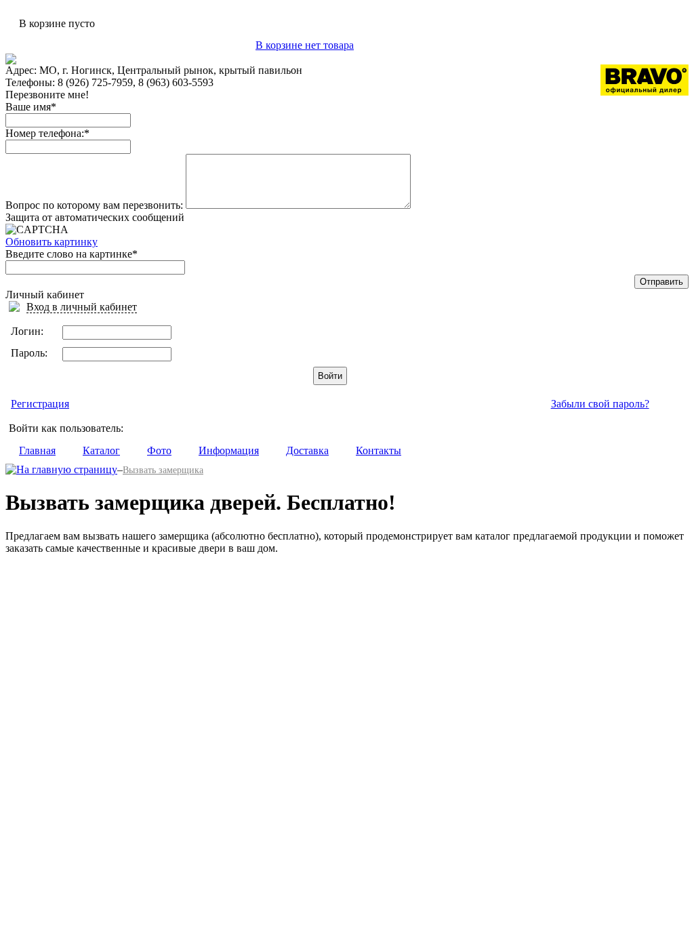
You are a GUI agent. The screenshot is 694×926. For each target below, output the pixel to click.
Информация (229, 450)
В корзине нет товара (305, 45)
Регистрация (40, 403)
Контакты (378, 450)
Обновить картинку (51, 241)
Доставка (307, 450)
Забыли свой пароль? (600, 403)
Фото (159, 450)
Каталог (101, 450)
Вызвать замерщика (163, 470)
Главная (37, 450)
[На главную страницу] (61, 469)
